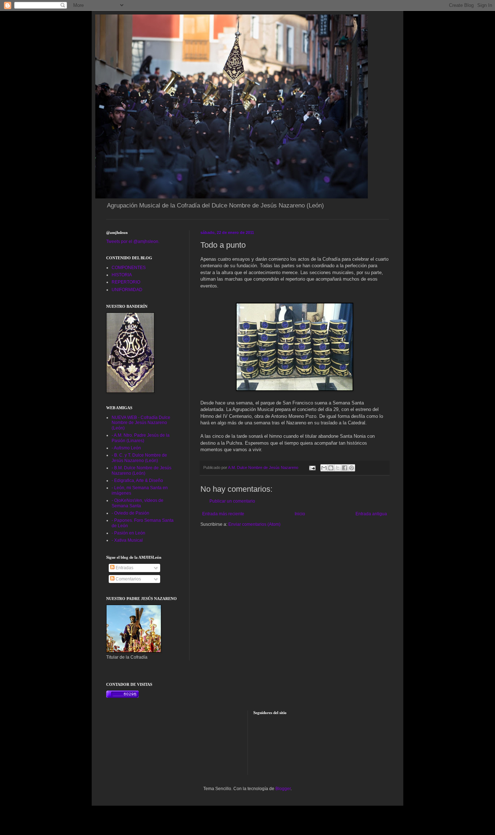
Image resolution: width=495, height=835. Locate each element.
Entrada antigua (371, 513)
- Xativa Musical (127, 540)
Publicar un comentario (232, 501)
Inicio (300, 513)
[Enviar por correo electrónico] (324, 467)
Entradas (124, 567)
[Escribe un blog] (330, 467)
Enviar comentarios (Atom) (254, 524)
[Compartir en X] (337, 467)
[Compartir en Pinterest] (351, 467)
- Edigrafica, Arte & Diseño (137, 480)
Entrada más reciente (223, 513)
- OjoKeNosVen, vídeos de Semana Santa (137, 503)
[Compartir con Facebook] (344, 467)
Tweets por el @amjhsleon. (132, 241)
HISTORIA (122, 274)
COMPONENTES (129, 267)
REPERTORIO (126, 282)
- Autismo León (126, 447)
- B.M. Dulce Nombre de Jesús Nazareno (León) (141, 470)
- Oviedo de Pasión (130, 513)
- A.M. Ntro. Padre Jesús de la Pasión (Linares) (141, 438)
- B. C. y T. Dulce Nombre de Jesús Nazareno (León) (139, 458)
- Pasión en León (128, 533)
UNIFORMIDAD (127, 289)
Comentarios (128, 579)
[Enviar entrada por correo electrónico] (312, 467)
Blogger (283, 788)
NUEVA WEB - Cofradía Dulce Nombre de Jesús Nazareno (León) (141, 423)
